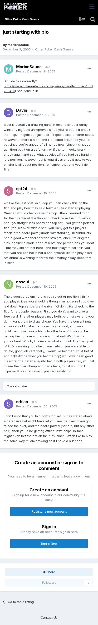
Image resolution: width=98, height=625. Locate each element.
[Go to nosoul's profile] (8, 284)
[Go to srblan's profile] (8, 404)
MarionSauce (18, 45)
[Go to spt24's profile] (8, 191)
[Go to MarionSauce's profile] (8, 69)
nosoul (22, 282)
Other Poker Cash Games (54, 49)
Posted (35, 71)
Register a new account (49, 511)
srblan (22, 401)
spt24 (21, 188)
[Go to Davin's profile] (8, 112)
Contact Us (49, 617)
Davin (21, 110)
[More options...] (89, 68)
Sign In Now (49, 543)
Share (50, 572)
